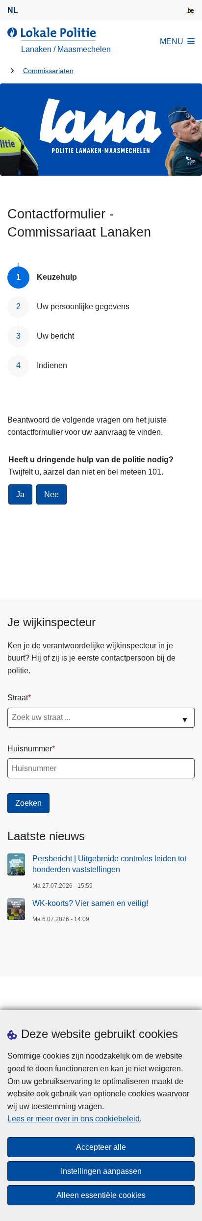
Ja (20, 494)
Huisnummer (29, 748)
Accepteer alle (101, 1147)
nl (12, 10)
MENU (171, 41)
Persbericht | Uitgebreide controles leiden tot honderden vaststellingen (109, 864)
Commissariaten (48, 71)
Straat (17, 697)
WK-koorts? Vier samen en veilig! (90, 903)
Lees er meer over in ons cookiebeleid (73, 1119)
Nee (51, 494)
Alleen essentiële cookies (101, 1195)
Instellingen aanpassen (101, 1171)
